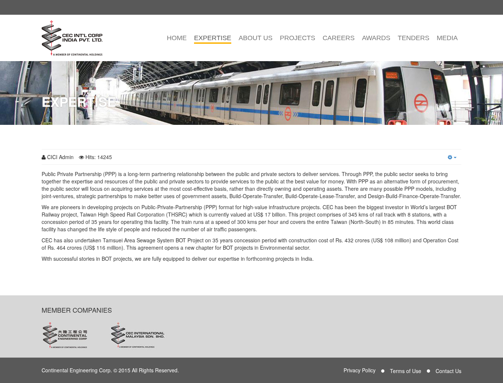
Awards (376, 38)
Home (177, 38)
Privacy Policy (360, 370)
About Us (255, 38)
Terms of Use (405, 371)
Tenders (413, 38)
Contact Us (448, 371)
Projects (297, 38)
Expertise (212, 38)
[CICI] (72, 38)
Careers (339, 38)
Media (447, 38)
